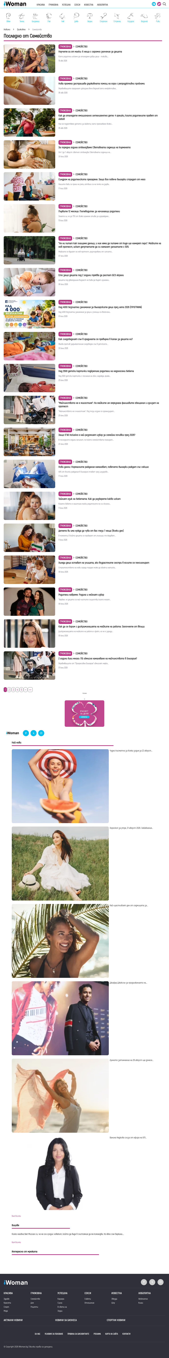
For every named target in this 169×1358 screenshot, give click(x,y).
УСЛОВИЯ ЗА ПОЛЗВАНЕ (54, 1334)
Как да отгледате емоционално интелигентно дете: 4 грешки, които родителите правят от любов (108, 117)
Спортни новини (116, 1320)
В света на (62, 1307)
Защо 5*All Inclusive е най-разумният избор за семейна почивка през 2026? (96, 435)
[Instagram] (41, 733)
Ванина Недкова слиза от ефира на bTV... (128, 1137)
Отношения (89, 1303)
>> (30, 690)
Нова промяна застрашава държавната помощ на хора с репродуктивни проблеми (101, 83)
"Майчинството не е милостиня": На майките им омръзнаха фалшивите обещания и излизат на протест (108, 404)
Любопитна (102, 4)
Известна (88, 4)
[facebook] (26, 733)
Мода (6, 1311)
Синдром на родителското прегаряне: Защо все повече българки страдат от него (101, 179)
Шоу (113, 1303)
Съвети (87, 1299)
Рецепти (34, 1307)
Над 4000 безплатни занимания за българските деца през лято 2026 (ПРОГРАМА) (100, 307)
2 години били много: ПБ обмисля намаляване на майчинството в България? (97, 658)
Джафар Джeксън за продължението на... (128, 982)
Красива (41, 4)
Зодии (60, 1311)
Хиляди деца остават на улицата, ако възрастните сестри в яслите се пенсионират (103, 562)
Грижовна (53, 4)
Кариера (61, 1299)
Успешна (66, 4)
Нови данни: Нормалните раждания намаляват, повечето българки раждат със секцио (103, 467)
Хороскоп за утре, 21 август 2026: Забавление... (131, 828)
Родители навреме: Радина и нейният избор (81, 594)
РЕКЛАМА (97, 1334)
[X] (33, 733)
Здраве (6, 1299)
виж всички (16, 1216)
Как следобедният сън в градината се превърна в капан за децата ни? (95, 339)
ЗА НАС (37, 1334)
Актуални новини (13, 1320)
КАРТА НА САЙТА (111, 1334)
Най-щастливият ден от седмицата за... (129, 905)
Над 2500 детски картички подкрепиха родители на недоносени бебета (96, 371)
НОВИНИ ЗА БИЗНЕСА (66, 1320)
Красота (7, 1303)
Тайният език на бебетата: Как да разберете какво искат (89, 499)
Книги (140, 1303)
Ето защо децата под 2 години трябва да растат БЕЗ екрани (91, 275)
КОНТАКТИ (126, 1334)
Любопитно (143, 1299)
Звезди (114, 1299)
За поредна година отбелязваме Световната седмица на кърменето (94, 147)
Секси (77, 4)
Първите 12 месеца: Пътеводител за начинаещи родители (89, 211)
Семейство (35, 1299)
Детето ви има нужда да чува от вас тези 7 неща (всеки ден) (91, 530)
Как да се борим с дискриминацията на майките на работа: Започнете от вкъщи (101, 626)
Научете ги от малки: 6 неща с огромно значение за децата (90, 51)
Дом (32, 1303)
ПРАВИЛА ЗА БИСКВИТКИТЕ (78, 1334)
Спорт (6, 1307)
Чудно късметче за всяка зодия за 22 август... (131, 750)
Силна (60, 1303)
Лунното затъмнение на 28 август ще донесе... (131, 1060)
